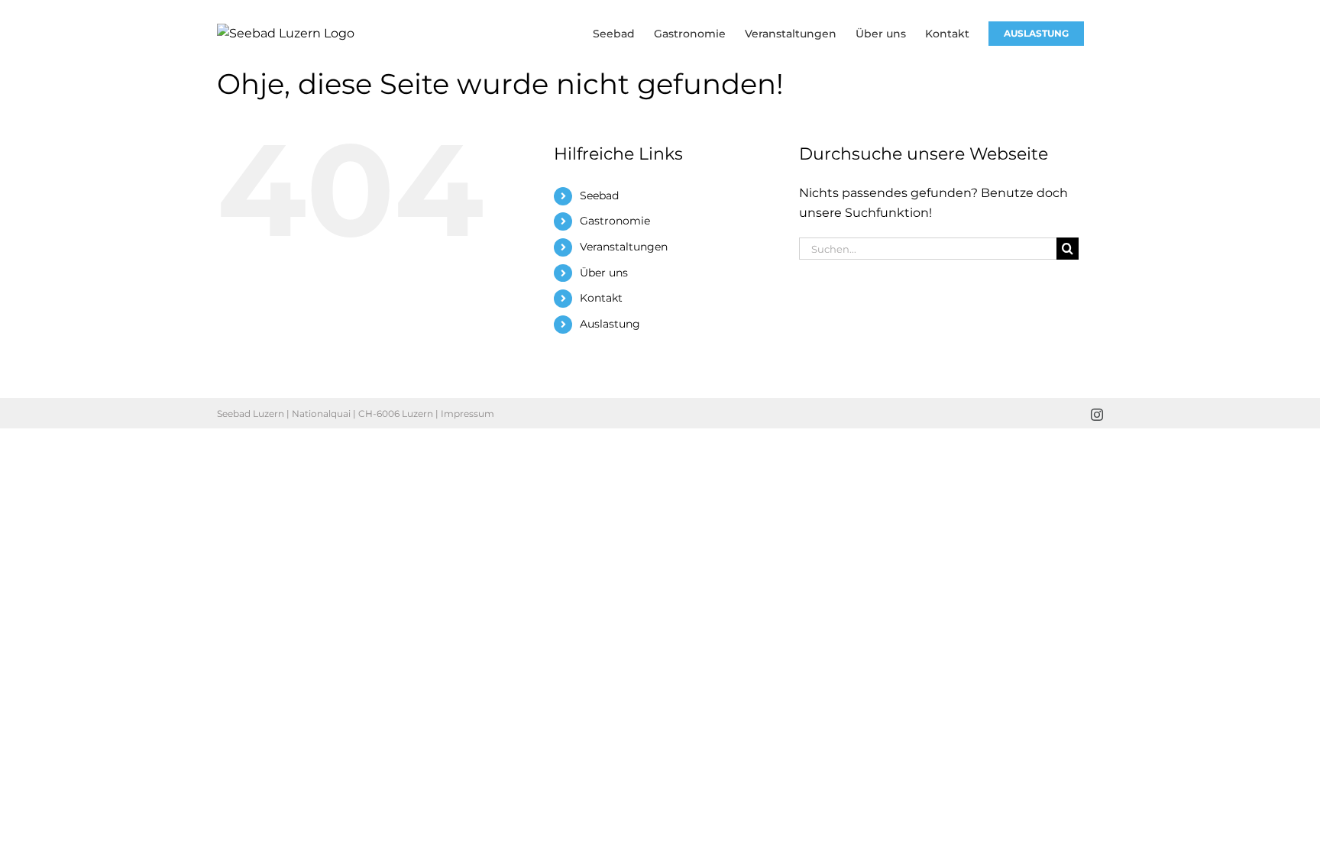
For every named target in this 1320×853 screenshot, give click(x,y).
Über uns (604, 272)
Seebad (599, 195)
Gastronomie (615, 221)
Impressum (467, 413)
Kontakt (601, 298)
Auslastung (610, 324)
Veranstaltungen (624, 247)
